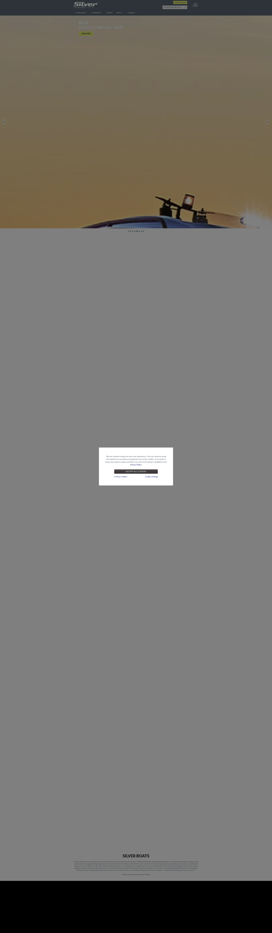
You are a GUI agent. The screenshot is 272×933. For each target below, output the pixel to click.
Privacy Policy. (136, 464)
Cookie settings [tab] (151, 476)
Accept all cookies (136, 471)
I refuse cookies (120, 476)
